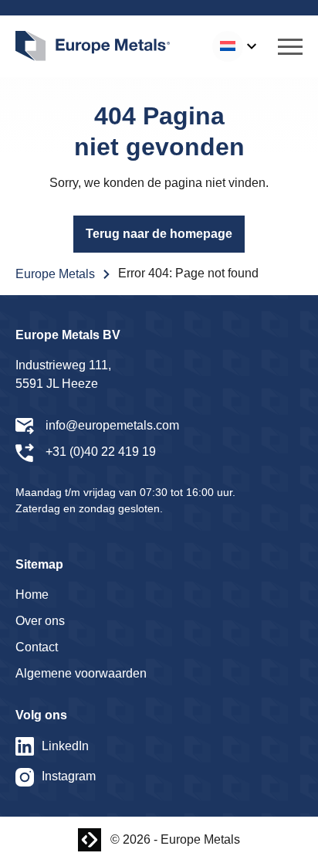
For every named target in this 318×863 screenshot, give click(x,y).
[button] (290, 46)
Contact (36, 647)
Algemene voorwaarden (81, 673)
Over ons (40, 620)
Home (32, 594)
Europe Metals (55, 273)
